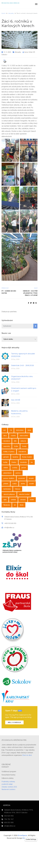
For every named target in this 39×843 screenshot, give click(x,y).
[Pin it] (33, 303)
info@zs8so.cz (9, 826)
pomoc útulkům (8, 478)
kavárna (15, 457)
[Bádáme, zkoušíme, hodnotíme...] (5, 413)
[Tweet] (31, 303)
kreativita (23, 462)
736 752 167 (9, 819)
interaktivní (22, 452)
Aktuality (18, 52)
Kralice (14, 462)
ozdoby (14, 468)
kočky (5, 462)
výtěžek (13, 500)
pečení (23, 468)
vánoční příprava (9, 494)
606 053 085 (9, 823)
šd (15, 505)
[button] (31, 839)
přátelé (5, 484)
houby (24, 446)
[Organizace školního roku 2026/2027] (5, 379)
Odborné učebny (8, 778)
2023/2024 (19, 430)
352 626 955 (9, 816)
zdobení (23, 500)
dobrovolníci (24, 436)
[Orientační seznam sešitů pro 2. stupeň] (5, 390)
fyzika (16, 446)
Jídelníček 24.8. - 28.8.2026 (22, 365)
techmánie (7, 489)
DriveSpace (22, 835)
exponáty (6, 446)
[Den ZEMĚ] (5, 402)
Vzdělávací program (9, 772)
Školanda (6, 505)
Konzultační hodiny (8, 775)
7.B (11, 430)
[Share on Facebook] (28, 303)
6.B (4, 430)
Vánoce (17, 489)
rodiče (14, 484)
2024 (29, 430)
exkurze (23, 441)
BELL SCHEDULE (14, 722)
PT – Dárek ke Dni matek (9, 292)
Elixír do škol (27, 755)
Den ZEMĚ (15, 400)
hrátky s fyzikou (8, 452)
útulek (32, 500)
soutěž (31, 484)
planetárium (7, 473)
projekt (31, 478)
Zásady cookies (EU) (9, 787)
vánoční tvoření (24, 494)
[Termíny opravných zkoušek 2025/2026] (5, 356)
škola (22, 505)
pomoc (18, 473)
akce (5, 436)
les (32, 462)
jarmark (6, 457)
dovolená (6, 441)
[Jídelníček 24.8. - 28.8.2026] (5, 368)
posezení (21, 478)
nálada (5, 468)
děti (15, 441)
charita (13, 436)
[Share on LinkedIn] (36, 303)
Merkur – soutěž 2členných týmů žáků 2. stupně (30, 293)
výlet (5, 500)
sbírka (23, 484)
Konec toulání (27, 457)
